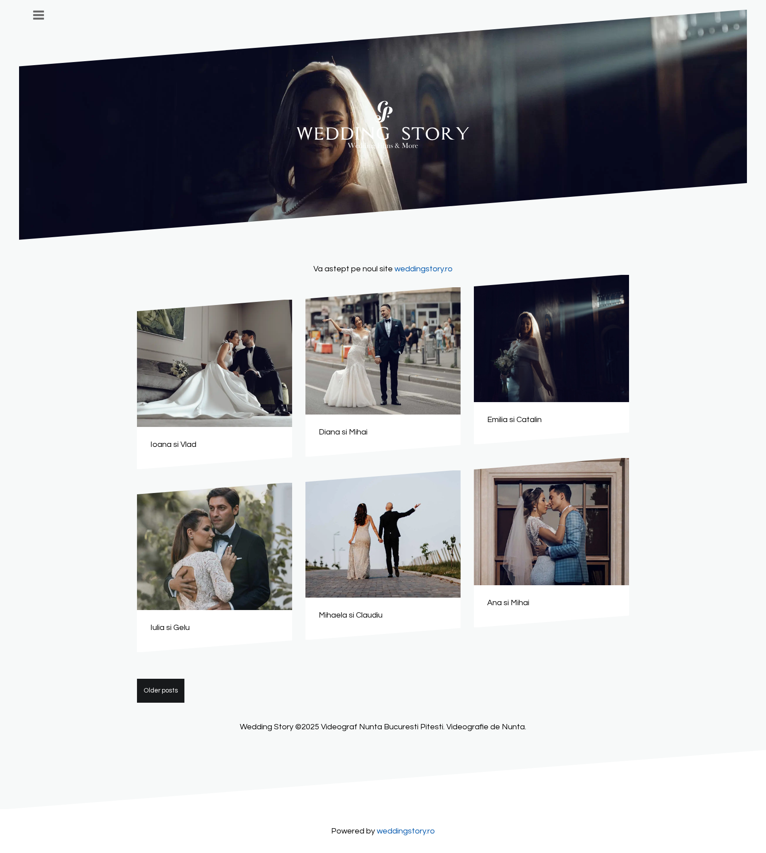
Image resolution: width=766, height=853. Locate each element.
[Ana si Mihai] (551, 521)
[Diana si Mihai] (383, 351)
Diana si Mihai (343, 432)
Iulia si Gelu (170, 627)
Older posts (161, 690)
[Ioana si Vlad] (214, 363)
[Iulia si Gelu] (214, 546)
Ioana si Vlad (173, 444)
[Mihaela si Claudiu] (383, 534)
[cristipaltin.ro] (383, 124)
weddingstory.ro (424, 269)
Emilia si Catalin (514, 419)
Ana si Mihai (508, 603)
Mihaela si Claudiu (351, 615)
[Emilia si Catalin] (551, 338)
